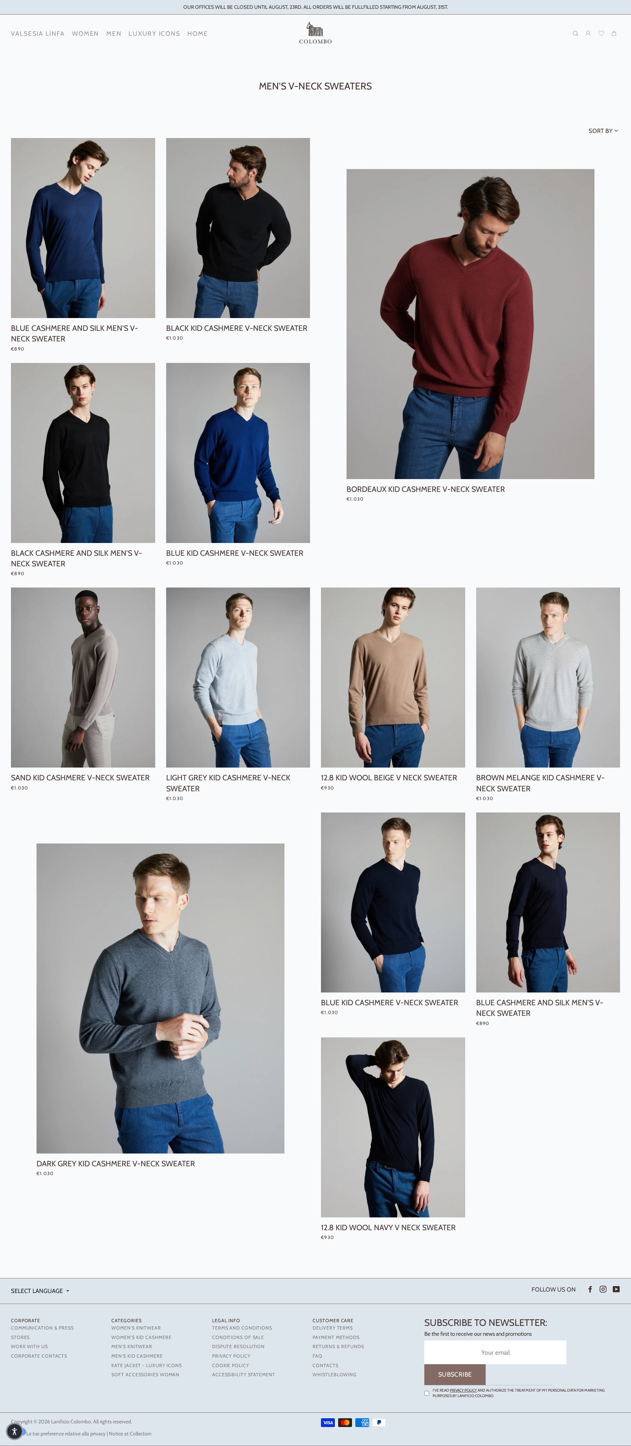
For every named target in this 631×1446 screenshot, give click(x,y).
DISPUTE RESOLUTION (238, 1346)
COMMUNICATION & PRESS (42, 1328)
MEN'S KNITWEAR (131, 1346)
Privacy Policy (463, 1390)
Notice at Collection (130, 1433)
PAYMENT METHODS (336, 1337)
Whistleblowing (335, 1374)
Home (197, 33)
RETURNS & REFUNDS (338, 1346)
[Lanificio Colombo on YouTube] (615, 1289)
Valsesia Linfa (38, 33)
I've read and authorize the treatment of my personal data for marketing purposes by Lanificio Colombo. (519, 1393)
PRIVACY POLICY (231, 1356)
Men (113, 33)
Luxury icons (154, 33)
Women (85, 33)
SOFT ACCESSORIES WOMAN (145, 1374)
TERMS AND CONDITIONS (242, 1328)
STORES (20, 1337)
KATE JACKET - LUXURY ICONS (146, 1365)
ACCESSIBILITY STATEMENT (243, 1374)
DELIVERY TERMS (333, 1328)
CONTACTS (325, 1365)
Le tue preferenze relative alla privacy (66, 1433)
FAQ (317, 1356)
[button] (14, 1431)
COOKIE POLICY (230, 1365)
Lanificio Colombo (71, 1421)
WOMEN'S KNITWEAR (136, 1328)
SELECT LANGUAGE (37, 1290)
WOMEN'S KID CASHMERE (141, 1337)
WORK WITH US (29, 1346)
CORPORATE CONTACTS (39, 1356)
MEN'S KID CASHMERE (136, 1356)
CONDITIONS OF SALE (238, 1337)
